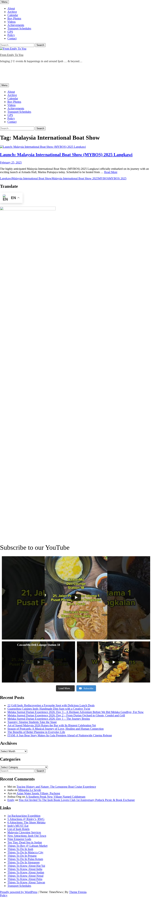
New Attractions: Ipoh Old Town (26, 835)
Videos (11, 21)
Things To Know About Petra (24, 879)
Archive (12, 11)
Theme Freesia (77, 892)
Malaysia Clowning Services (24, 832)
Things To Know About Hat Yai (26, 865)
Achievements (15, 25)
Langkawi (6, 178)
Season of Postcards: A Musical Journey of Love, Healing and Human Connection (55, 728)
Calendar (12, 15)
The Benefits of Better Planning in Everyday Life (36, 732)
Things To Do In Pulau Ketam (25, 859)
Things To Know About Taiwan (26, 882)
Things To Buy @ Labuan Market (27, 845)
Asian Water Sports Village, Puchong (38, 793)
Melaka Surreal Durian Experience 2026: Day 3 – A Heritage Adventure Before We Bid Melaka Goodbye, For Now (75, 712)
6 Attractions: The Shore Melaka (26, 822)
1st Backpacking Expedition (23, 815)
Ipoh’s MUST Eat (17, 825)
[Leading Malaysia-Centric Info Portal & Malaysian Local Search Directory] (28, 209)
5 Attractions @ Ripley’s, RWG (25, 819)
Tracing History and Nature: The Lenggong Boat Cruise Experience (56, 786)
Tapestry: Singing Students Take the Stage (32, 722)
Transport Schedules (19, 28)
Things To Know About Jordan (25, 872)
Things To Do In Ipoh (20, 849)
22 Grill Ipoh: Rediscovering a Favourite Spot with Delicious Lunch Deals (51, 705)
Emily (10, 800)
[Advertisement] (67, 74)
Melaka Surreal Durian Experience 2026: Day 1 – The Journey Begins (48, 718)
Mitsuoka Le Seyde (29, 790)
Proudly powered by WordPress (18, 892)
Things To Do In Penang (22, 855)
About (11, 8)
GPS (10, 31)
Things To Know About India (24, 869)
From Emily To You (11, 54)
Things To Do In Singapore (23, 862)
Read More (110, 172)
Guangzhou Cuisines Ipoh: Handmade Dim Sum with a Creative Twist (48, 708)
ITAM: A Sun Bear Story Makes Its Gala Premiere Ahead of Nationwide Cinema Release (59, 735)
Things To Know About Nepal (25, 875)
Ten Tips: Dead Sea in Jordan (24, 842)
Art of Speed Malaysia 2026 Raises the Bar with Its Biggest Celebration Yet (51, 725)
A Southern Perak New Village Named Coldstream (55, 796)
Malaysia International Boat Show (32, 178)
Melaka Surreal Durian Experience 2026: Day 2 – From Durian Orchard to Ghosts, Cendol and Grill (66, 715)
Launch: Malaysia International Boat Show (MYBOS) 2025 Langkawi (66, 154)
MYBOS (103, 178)
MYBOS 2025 (117, 178)
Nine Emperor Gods (19, 839)
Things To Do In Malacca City (25, 852)
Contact (11, 38)
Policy (11, 35)
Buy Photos (14, 18)
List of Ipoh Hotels (18, 829)
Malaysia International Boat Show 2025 (75, 178)
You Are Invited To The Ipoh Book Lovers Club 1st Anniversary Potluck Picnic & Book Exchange (77, 800)
